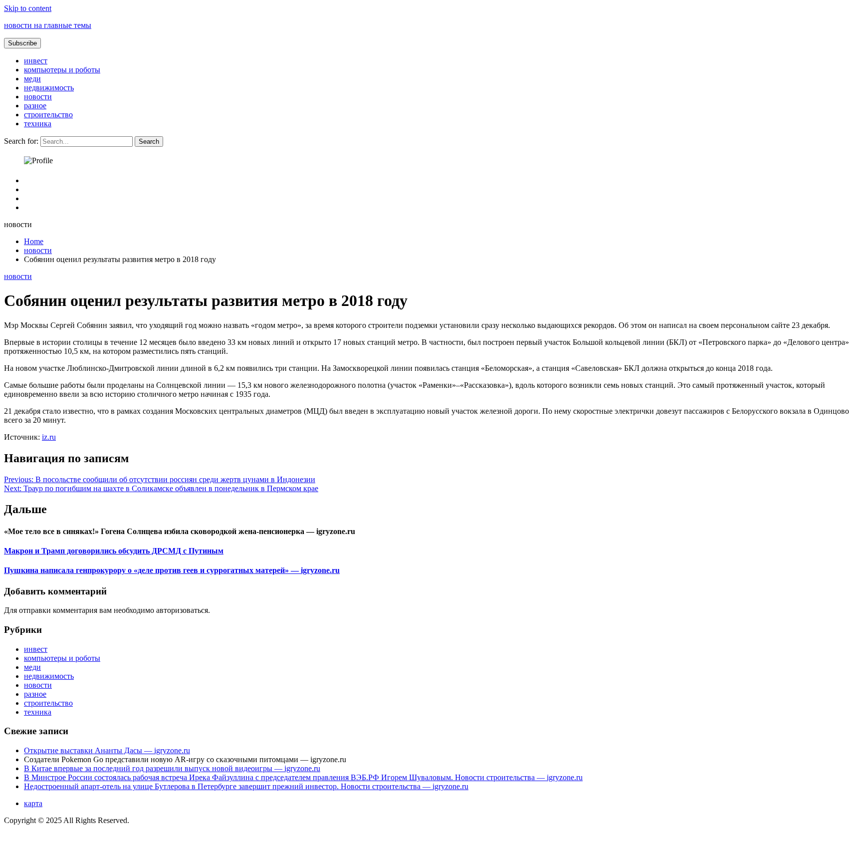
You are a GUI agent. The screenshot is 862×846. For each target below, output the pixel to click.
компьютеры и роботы (62, 69)
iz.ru (49, 437)
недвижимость (49, 87)
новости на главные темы (47, 25)
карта (33, 803)
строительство (48, 114)
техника (37, 123)
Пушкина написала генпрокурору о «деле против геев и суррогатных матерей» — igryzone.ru (172, 570)
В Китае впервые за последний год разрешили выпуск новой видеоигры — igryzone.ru (172, 768)
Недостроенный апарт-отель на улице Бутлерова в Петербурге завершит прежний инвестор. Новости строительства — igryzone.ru (246, 786)
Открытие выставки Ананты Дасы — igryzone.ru (107, 750)
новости (38, 96)
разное (35, 105)
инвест (35, 60)
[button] (22, 43)
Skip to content (27, 8)
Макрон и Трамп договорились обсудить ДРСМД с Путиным (113, 551)
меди (32, 78)
